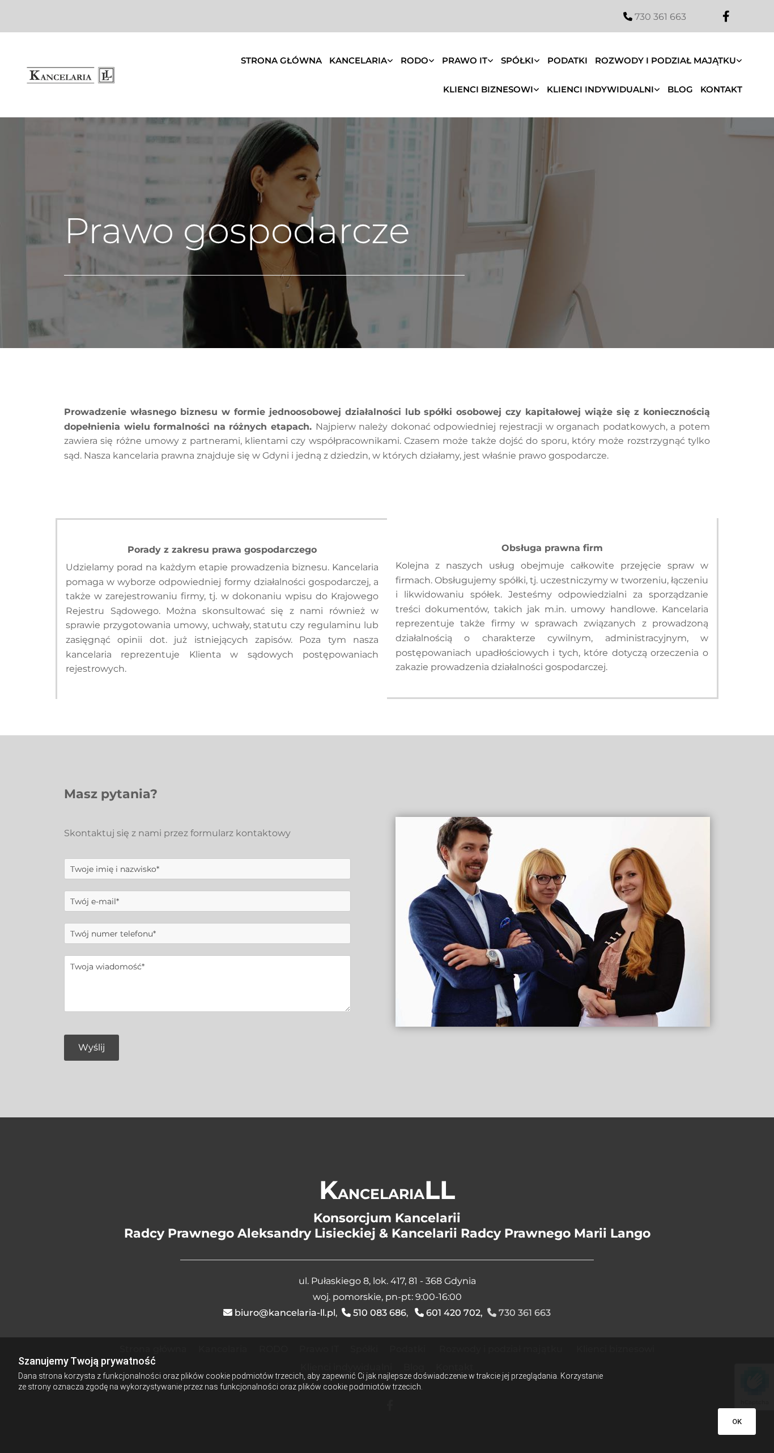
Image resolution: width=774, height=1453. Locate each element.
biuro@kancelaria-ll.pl (285, 1312)
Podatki (567, 60)
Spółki (517, 60)
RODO (414, 60)
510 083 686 (379, 1312)
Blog (680, 89)
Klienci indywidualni (600, 89)
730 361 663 (660, 16)
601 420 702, (454, 1312)
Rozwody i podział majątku (665, 60)
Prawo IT (464, 60)
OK (737, 1421)
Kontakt (721, 89)
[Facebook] (726, 16)
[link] (363, 60)
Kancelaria (358, 60)
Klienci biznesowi (488, 89)
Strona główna (281, 60)
